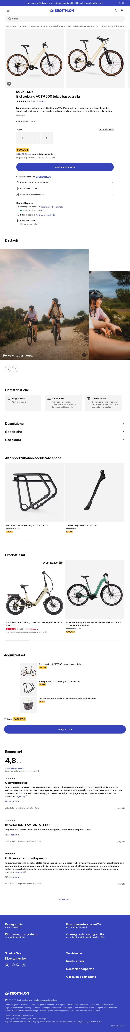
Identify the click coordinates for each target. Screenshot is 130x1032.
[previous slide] (8, 369)
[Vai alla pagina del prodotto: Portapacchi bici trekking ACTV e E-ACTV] (28, 688)
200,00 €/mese (24, 154)
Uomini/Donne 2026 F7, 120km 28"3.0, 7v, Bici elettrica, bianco (34, 624)
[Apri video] (9, 84)
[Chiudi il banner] (123, 3)
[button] (46, 632)
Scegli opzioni (65, 729)
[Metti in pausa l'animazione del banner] (119, 3)
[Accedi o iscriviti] (116, 11)
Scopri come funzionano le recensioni (20, 771)
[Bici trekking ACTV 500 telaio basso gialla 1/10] (34, 58)
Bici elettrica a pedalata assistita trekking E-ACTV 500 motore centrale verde (93, 624)
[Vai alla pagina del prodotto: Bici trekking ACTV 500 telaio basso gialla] (28, 671)
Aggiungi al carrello (65, 167)
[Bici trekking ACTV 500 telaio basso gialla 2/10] (95, 58)
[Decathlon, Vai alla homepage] (62, 10)
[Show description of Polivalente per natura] (84, 355)
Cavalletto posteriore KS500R (81, 525)
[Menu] (8, 11)
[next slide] (15, 369)
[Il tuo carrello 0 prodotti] (122, 11)
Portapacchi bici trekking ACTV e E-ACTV (27, 525)
